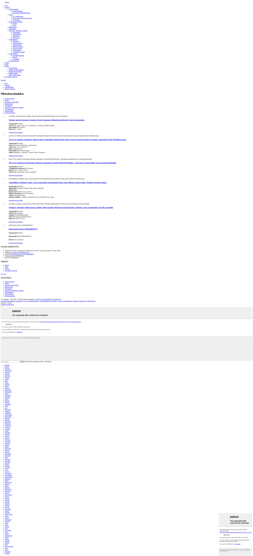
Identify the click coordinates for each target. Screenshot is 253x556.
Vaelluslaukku (17, 45)
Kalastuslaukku (17, 43)
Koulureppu (16, 20)
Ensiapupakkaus (18, 11)
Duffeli (15, 23)
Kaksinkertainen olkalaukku (48, 301)
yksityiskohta (19, 132)
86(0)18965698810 (28, 254)
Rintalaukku (16, 32)
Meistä (7, 66)
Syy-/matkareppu (18, 16)
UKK (6, 64)
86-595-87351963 (15, 254)
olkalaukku (16, 36)
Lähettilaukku (17, 34)
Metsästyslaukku (18, 46)
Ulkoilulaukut (13, 39)
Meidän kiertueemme (15, 71)
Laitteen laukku (13, 9)
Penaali (15, 57)
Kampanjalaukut (14, 61)
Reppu (11, 14)
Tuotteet (7, 7)
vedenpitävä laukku (19, 52)
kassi (14, 25)
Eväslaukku (12, 29)
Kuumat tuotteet (47, 299)
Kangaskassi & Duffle (16, 22)
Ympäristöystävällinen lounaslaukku (12, 301)
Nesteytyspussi (17, 48)
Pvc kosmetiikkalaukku (31, 301)
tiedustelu (12, 132)
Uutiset (7, 62)
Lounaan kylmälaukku (65, 301)
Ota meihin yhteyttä (11, 77)
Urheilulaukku (90, 301)
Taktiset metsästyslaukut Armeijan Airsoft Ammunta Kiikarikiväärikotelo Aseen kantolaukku (46, 120)
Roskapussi (16, 38)
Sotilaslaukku (17, 50)
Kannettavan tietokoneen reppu (22, 18)
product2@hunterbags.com (20, 252)
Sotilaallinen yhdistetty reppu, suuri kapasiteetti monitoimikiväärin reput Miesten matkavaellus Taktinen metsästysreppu (58, 183)
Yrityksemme (13, 68)
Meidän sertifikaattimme (16, 70)
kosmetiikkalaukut (18, 55)
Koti (6, 6)
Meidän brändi (13, 73)
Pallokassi (16, 41)
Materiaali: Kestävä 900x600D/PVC (23, 229)
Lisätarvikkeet (13, 54)
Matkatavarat (13, 27)
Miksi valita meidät (15, 75)
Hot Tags (38, 299)
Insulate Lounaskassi (79, 301)
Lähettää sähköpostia (7, 304)
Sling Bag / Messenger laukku (18, 30)
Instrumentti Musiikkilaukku (21, 13)
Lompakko (16, 59)
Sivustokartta (57, 299)
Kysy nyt (4, 274)
